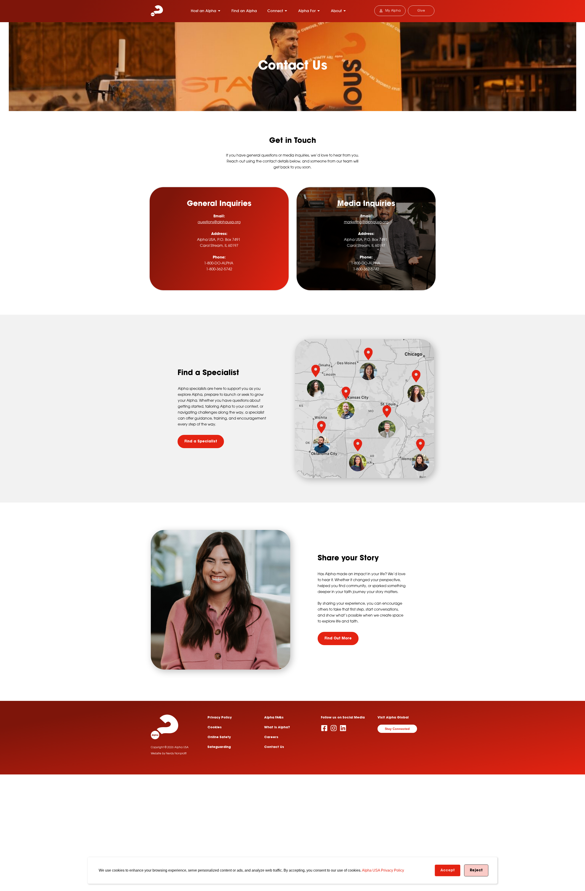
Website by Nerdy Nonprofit (169, 753)
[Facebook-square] (324, 728)
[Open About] (344, 10)
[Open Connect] (286, 10)
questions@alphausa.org (219, 222)
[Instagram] (333, 728)
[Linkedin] (343, 728)
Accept (447, 870)
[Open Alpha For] (318, 10)
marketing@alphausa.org (366, 222)
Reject (476, 870)
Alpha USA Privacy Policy (383, 870)
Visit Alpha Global (393, 717)
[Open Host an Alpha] (219, 10)
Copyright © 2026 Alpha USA (170, 747)
